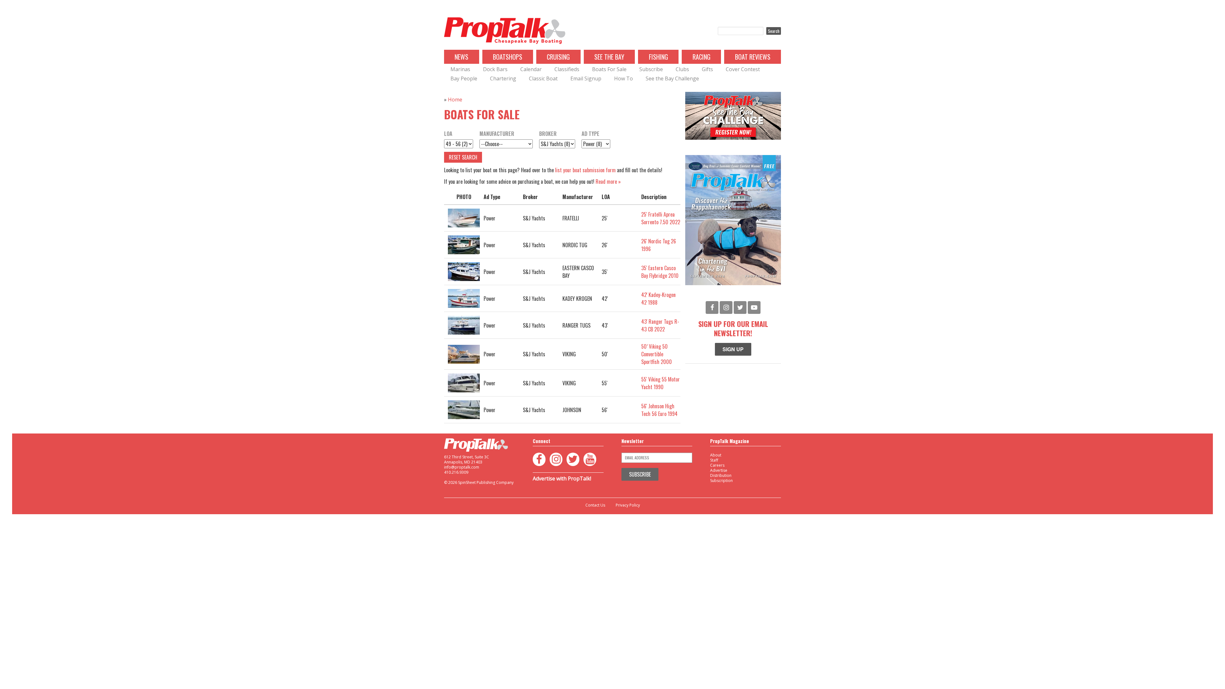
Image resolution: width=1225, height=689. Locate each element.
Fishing (658, 57)
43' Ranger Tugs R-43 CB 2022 (660, 325)
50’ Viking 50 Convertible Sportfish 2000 (656, 354)
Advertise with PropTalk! (562, 478)
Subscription (721, 480)
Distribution (720, 475)
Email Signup (585, 78)
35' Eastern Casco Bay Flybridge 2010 (660, 271)
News (461, 57)
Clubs (682, 69)
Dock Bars (495, 69)
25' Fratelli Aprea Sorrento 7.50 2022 (660, 218)
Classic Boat (543, 78)
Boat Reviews (752, 57)
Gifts (707, 69)
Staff (714, 460)
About (715, 455)
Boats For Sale (609, 69)
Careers (717, 465)
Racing (701, 57)
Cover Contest (743, 69)
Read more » (608, 181)
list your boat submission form (585, 170)
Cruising (558, 57)
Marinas (460, 69)
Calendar (531, 69)
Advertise (718, 470)
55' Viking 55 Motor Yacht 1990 (660, 383)
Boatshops (507, 57)
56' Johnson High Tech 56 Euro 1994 (659, 410)
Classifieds (566, 69)
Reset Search (463, 157)
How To (623, 78)
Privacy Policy (628, 505)
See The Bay (609, 57)
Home (455, 99)
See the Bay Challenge (672, 78)
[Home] (504, 31)
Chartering (503, 78)
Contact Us (595, 505)
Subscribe (651, 69)
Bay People (463, 78)
